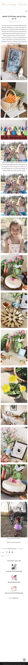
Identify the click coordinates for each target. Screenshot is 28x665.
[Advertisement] (14, 645)
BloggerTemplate (22, 663)
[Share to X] (9, 552)
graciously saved (10, 663)
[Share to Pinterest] (12, 552)
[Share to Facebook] (6, 552)
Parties (7, 555)
